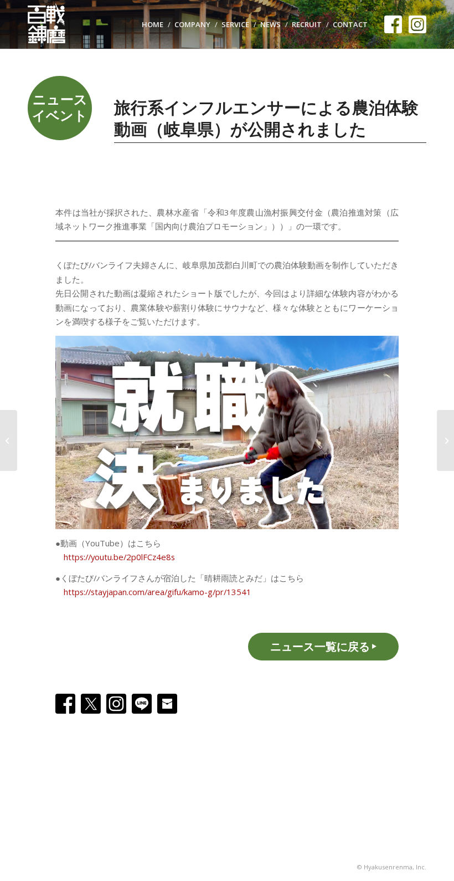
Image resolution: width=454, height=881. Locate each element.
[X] (91, 704)
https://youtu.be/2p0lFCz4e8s (119, 556)
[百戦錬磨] (52, 24)
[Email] (167, 704)
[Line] (142, 704)
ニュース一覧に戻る (320, 646)
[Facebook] (65, 704)
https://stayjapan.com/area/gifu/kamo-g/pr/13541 (157, 591)
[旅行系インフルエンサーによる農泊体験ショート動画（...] (8, 440)
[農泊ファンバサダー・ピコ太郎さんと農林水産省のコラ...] (445, 440)
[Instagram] (116, 704)
